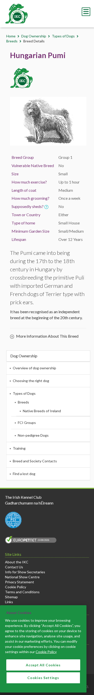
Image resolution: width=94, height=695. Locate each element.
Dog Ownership (33, 36)
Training (19, 448)
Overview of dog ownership (34, 368)
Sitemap (11, 597)
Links (9, 602)
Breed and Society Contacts (35, 461)
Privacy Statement (19, 582)
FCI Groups (27, 422)
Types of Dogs (63, 36)
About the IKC (16, 562)
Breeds (12, 41)
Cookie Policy (15, 587)
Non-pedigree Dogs (33, 435)
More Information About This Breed (46, 336)
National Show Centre (22, 577)
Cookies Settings (43, 678)
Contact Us (14, 567)
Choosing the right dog (31, 381)
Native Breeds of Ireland (42, 411)
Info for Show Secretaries (25, 572)
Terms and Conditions (22, 592)
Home (11, 36)
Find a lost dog (24, 474)
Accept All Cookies (43, 665)
